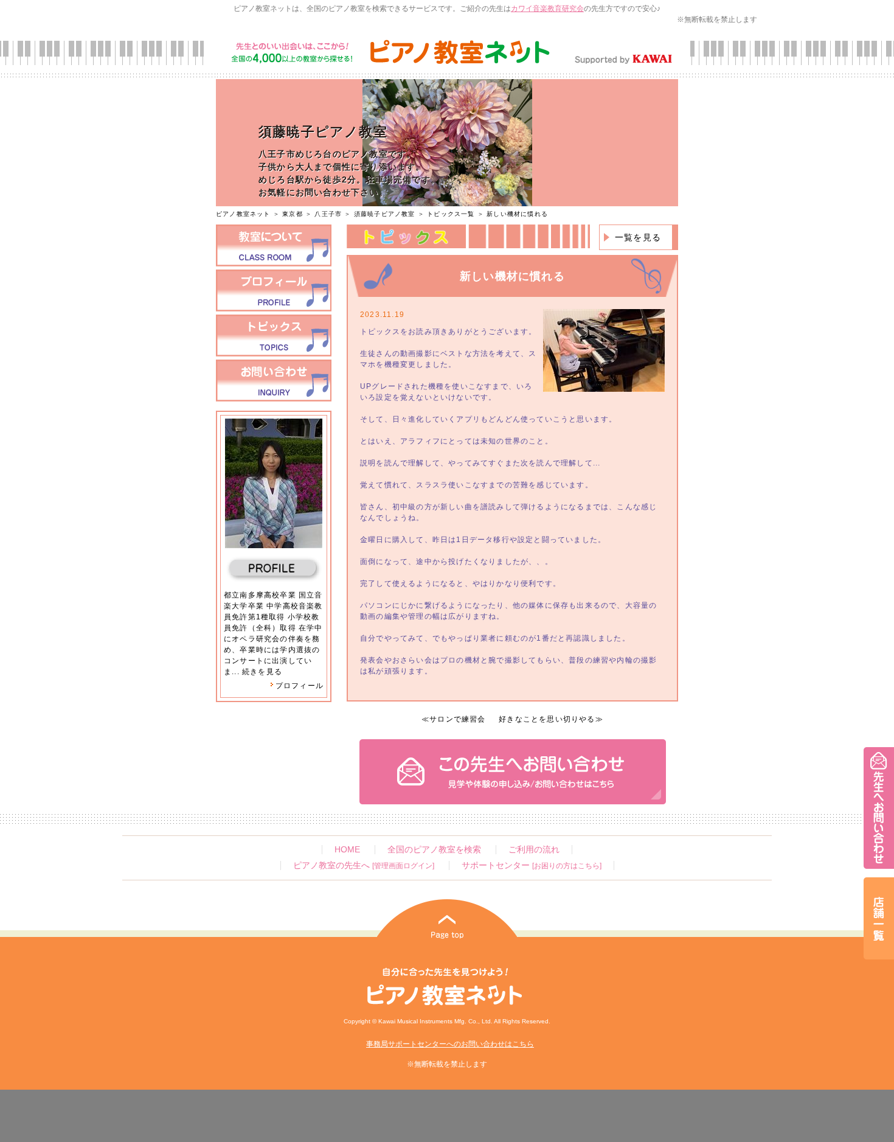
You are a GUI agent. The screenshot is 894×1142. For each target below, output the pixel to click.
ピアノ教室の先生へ (363, 865)
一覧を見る (638, 237)
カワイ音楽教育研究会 (547, 8)
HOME (347, 849)
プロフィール (299, 685)
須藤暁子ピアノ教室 (386, 214)
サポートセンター (531, 865)
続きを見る (262, 671)
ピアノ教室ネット (243, 214)
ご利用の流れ (534, 849)
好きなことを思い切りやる (547, 719)
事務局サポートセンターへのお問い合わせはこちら (450, 1044)
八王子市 (328, 214)
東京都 (292, 214)
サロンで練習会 (457, 719)
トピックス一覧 (450, 214)
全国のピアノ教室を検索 (434, 849)
